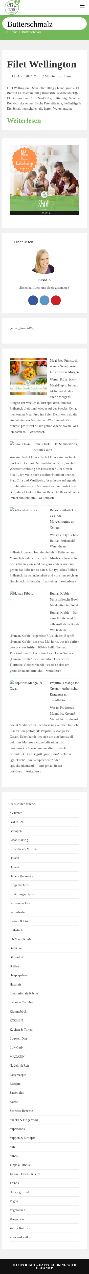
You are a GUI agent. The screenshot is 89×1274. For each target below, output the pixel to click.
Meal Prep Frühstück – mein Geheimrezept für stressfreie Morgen (64, 366)
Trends (14, 1183)
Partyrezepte (18, 1075)
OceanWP (44, 1268)
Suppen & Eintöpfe (22, 1138)
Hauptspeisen (19, 975)
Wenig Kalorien (20, 1228)
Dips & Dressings (21, 876)
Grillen (14, 966)
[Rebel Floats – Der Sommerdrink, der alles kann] (20, 444)
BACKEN (16, 822)
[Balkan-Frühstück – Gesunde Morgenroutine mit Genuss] (28, 525)
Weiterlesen (29, 120)
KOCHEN (16, 1020)
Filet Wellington (42, 64)
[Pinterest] (56, 300)
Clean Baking (19, 840)
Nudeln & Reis (19, 1065)
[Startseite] (3, 32)
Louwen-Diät (18, 1038)
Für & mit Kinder (21, 939)
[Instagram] (44, 300)
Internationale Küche (24, 993)
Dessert (14, 858)
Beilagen (16, 831)
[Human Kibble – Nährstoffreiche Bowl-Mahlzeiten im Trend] (28, 609)
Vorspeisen (17, 1219)
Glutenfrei (16, 957)
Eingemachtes (19, 885)
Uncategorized (19, 1192)
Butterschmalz (31, 32)
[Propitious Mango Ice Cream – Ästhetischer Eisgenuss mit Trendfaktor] (28, 698)
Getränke (16, 948)
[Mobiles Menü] (82, 7)
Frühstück (16, 930)
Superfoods (17, 1129)
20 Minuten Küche (22, 804)
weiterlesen (37, 432)
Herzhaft (15, 984)
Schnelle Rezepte (21, 1111)
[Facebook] (33, 300)
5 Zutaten (16, 813)
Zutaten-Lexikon (21, 1237)
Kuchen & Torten (21, 1029)
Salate (14, 1102)
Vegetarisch (17, 1210)
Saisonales (17, 1092)
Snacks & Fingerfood (24, 1120)
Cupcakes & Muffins (23, 849)
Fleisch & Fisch (20, 921)
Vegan (14, 1201)
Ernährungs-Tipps (22, 894)
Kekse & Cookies (21, 1002)
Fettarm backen (20, 903)
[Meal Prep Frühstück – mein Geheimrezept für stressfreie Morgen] (28, 376)
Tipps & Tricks (20, 1165)
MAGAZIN (17, 1056)
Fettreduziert (18, 912)
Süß (12, 1147)
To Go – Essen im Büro (25, 1174)
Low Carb (16, 1047)
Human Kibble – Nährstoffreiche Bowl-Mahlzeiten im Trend (64, 599)
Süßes (14, 1156)
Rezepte (15, 1083)
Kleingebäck (18, 1011)
